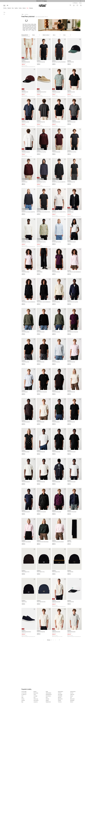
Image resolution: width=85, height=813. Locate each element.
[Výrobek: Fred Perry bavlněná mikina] (28, 169)
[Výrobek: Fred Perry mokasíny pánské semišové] (44, 79)
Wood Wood (72, 700)
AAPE (22, 697)
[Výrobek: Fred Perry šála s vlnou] (74, 529)
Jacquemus (36, 701)
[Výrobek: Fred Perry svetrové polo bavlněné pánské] (74, 319)
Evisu (34, 697)
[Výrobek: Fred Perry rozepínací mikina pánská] (44, 499)
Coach (35, 694)
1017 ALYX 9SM (23, 691)
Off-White (59, 693)
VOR (71, 697)
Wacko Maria (72, 698)
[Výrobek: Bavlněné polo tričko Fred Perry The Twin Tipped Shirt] (44, 199)
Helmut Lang (36, 698)
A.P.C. (22, 696)
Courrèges (35, 696)
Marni (47, 697)
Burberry (35, 691)
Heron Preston (36, 700)
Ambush (22, 698)
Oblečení (9, 8)
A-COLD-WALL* (24, 693)
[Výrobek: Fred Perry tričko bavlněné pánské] (44, 49)
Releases (31, 8)
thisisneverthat (72, 691)
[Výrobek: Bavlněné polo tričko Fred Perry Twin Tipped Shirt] (59, 199)
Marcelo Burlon (48, 696)
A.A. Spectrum (23, 694)
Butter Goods (36, 693)
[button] (25, 35)
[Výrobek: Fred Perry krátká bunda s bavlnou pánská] (74, 289)
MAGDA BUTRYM (48, 694)
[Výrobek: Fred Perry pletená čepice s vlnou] (28, 559)
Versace (71, 696)
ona (4, 5)
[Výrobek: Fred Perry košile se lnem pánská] (74, 79)
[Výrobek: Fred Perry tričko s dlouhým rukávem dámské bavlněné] (74, 259)
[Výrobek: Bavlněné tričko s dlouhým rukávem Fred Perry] (59, 169)
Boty (13, 8)
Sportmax (59, 697)
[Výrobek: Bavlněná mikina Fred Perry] (44, 139)
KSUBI (47, 691)
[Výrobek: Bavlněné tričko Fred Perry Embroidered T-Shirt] (59, 49)
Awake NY (23, 700)
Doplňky (16, 8)
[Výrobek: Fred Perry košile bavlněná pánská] (59, 109)
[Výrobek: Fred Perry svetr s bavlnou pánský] (59, 319)
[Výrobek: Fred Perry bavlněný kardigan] (74, 199)
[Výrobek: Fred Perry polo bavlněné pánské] (28, 349)
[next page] (59, 640)
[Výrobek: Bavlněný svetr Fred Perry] (28, 229)
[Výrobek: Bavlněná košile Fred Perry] (44, 169)
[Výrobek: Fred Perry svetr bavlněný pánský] (59, 289)
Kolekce (24, 8)
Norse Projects (60, 691)
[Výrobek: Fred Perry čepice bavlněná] (74, 559)
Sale (27, 8)
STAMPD (59, 700)
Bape (22, 701)
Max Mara (47, 698)
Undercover (72, 694)
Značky (20, 8)
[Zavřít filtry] (81, 1)
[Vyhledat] (70, 5)
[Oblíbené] (77, 5)
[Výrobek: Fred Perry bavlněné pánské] (28, 379)
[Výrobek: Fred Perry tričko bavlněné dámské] (74, 229)
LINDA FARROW (48, 693)
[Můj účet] (74, 5)
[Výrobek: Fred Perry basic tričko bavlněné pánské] (44, 379)
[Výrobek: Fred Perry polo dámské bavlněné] (74, 169)
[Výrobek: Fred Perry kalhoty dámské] (44, 259)
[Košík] (81, 5)
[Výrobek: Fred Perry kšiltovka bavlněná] (74, 49)
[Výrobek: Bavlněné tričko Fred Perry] (74, 139)
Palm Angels (60, 694)
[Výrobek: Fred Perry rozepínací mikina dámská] (28, 529)
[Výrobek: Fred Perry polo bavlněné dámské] (28, 259)
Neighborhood (48, 701)
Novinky (5, 8)
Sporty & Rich (60, 698)
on (7, 5)
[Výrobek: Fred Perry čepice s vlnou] (28, 589)
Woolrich (71, 701)
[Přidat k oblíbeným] (34, 39)
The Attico (60, 701)
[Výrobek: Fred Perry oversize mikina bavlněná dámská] (44, 529)
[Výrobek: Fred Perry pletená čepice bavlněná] (44, 589)
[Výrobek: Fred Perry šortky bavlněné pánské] (28, 49)
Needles (47, 700)
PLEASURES (60, 696)
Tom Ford (71, 693)
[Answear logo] (42, 5)
